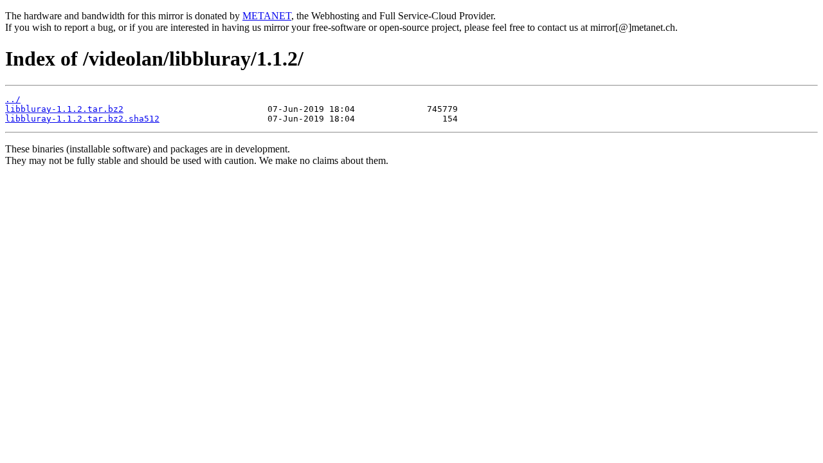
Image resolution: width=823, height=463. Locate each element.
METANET (266, 15)
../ (13, 99)
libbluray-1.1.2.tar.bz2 (64, 109)
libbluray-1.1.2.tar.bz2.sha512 (82, 118)
